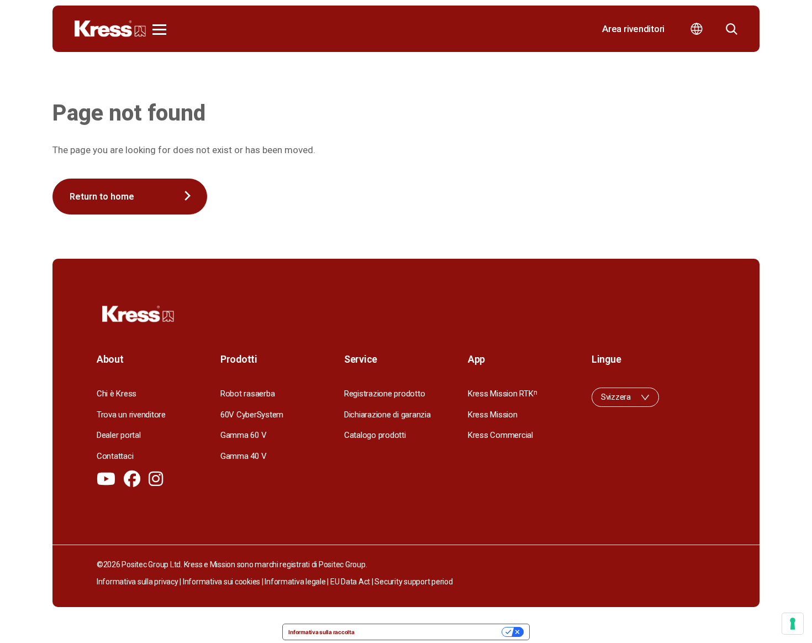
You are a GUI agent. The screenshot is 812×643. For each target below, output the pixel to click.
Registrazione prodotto (384, 394)
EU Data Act (350, 581)
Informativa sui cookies (221, 581)
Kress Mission (493, 415)
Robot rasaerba (247, 394)
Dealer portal (119, 435)
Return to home (102, 196)
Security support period (413, 581)
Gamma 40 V (243, 456)
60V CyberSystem (251, 415)
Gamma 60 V (243, 435)
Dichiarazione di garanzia (387, 415)
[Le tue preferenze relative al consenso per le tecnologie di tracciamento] (792, 623)
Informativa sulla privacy (137, 581)
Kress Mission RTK (502, 394)
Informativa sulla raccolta (321, 632)
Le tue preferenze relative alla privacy (431, 632)
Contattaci (115, 456)
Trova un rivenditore (131, 415)
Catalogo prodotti (375, 435)
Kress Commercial (500, 435)
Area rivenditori (633, 28)
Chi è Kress (116, 394)
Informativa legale (295, 581)
